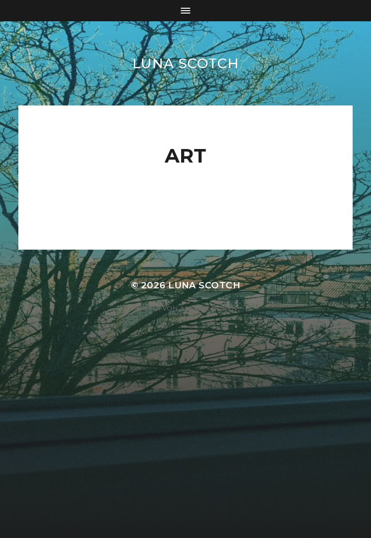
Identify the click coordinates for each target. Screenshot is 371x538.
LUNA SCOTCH (185, 63)
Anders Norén (208, 308)
